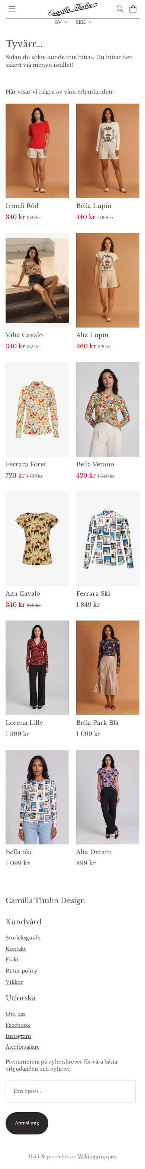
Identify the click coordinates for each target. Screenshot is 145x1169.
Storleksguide (23, 938)
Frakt (12, 960)
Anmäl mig (27, 1123)
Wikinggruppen (97, 1156)
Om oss (15, 1014)
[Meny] (12, 9)
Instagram (18, 1036)
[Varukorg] (132, 9)
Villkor (14, 982)
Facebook (18, 1025)
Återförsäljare (23, 1047)
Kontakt (16, 949)
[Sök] (119, 9)
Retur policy (22, 971)
